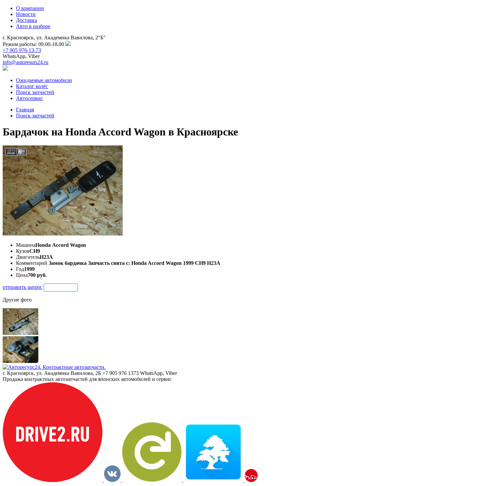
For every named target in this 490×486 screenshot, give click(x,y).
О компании (30, 8)
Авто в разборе (33, 26)
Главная (25, 109)
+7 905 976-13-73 (22, 50)
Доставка (26, 20)
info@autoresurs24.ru (25, 62)
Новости (26, 14)
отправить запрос (22, 287)
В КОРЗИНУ (61, 287)
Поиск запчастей (35, 115)
